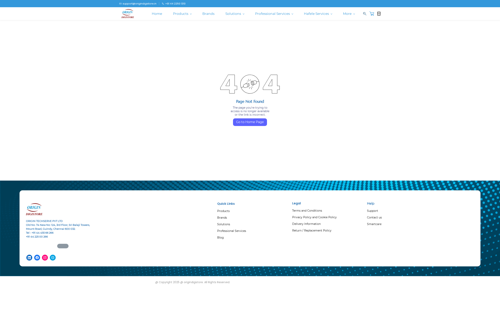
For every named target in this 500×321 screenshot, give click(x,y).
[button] (373, 13)
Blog (220, 237)
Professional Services (231, 231)
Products (223, 211)
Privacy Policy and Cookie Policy (314, 217)
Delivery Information (306, 224)
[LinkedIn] (29, 258)
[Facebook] (37, 258)
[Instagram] (45, 258)
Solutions (223, 224)
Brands (222, 217)
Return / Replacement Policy (311, 230)
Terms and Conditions (307, 210)
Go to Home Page (250, 122)
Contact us (374, 217)
